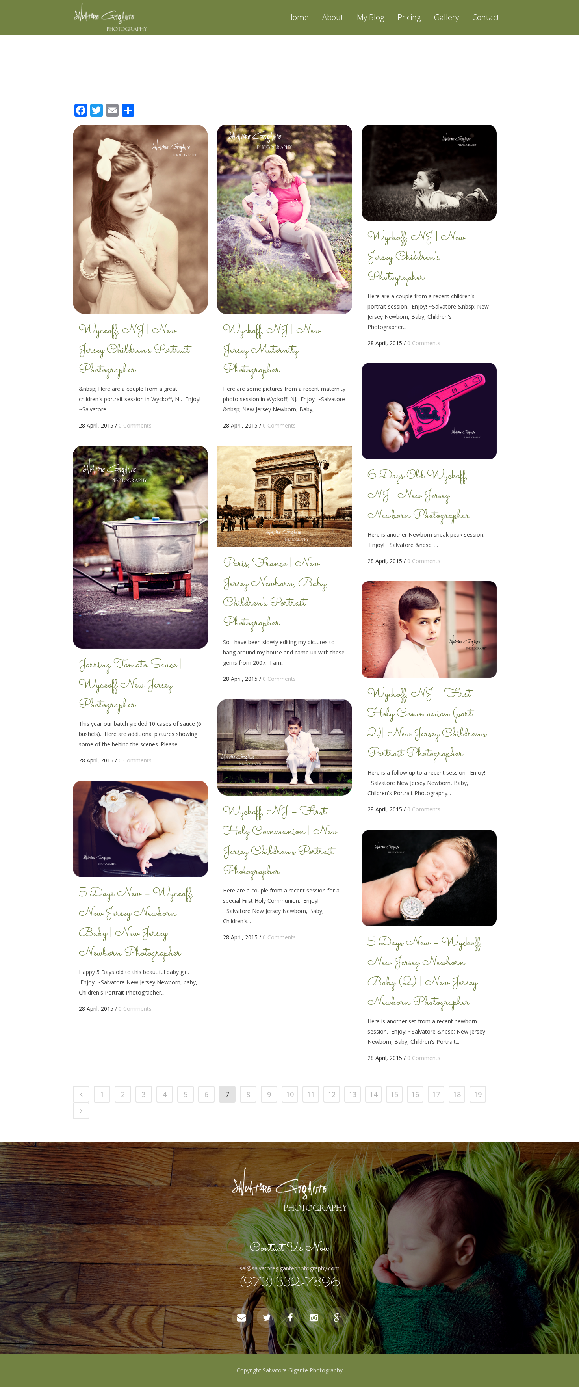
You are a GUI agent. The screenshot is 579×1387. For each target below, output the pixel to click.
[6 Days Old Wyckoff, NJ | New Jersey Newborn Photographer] (429, 411)
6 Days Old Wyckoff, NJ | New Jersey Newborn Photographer (418, 496)
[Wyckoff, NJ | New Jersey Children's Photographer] (429, 173)
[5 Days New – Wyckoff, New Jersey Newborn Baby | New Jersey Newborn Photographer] (140, 829)
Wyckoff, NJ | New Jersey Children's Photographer (416, 257)
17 (436, 1094)
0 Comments (135, 425)
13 (352, 1094)
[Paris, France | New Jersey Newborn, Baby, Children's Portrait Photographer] (284, 496)
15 (394, 1094)
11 (311, 1094)
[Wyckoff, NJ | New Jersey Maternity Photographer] (284, 219)
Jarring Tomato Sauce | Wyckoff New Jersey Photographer (130, 685)
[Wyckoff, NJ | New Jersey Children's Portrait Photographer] (140, 219)
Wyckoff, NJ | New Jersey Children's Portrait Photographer (134, 350)
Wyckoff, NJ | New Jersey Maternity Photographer (271, 350)
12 (332, 1094)
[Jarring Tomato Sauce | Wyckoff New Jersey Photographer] (140, 547)
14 (373, 1094)
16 (415, 1094)
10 (290, 1094)
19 (478, 1094)
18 (457, 1094)
